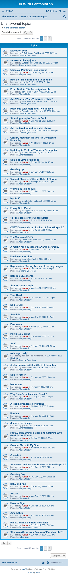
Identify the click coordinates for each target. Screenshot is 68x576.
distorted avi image (21, 423)
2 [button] (45, 38)
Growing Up (17, 169)
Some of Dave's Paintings (24, 159)
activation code (18, 50)
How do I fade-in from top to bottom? (31, 79)
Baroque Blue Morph (22, 275)
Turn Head (16, 295)
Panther (14, 413)
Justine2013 (27, 130)
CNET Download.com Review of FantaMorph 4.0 (37, 227)
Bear (24, 259)
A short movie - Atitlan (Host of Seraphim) (33, 365)
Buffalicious (27, 53)
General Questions (27, 55)
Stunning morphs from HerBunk (28, 118)
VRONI (14, 493)
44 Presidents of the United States (29, 217)
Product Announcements (30, 527)
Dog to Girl (16, 305)
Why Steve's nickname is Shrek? (28, 394)
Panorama (16, 324)
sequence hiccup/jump (23, 60)
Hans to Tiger (17, 503)
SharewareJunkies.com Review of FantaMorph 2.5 (38, 464)
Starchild (15, 314)
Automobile (16, 513)
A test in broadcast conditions (27, 403)
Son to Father (18, 374)
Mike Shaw (26, 101)
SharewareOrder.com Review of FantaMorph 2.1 (37, 532)
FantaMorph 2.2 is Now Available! (29, 522)
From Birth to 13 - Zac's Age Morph (30, 89)
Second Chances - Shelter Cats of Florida (33, 179)
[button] (49, 38)
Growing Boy (17, 474)
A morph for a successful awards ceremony (34, 246)
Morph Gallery (25, 75)
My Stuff (15, 198)
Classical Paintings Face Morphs (28, 70)
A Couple (15, 455)
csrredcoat (26, 92)
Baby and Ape (18, 484)
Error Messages (26, 155)
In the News (24, 232)
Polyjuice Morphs (20, 334)
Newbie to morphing (21, 256)
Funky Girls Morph (20, 208)
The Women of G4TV (22, 237)
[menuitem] (9, 11)
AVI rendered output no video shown (30, 128)
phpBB (24, 569)
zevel (24, 82)
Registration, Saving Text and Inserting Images (36, 266)
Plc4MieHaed (27, 111)
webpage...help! (19, 353)
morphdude (27, 201)
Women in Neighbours (23, 188)
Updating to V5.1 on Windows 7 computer (33, 150)
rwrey (24, 152)
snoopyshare (27, 211)
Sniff (13, 343)
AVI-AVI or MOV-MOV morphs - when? (31, 99)
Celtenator (26, 240)
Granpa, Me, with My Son (24, 445)
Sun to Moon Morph (21, 285)
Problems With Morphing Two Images (31, 108)
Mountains (16, 384)
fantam (25, 72)
